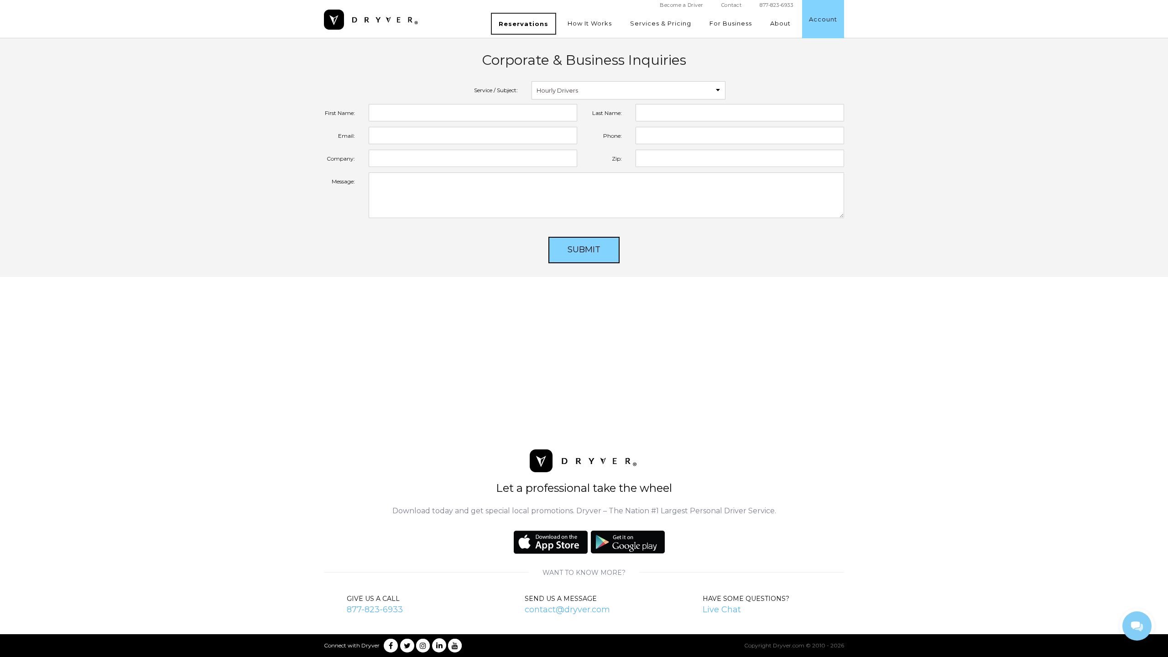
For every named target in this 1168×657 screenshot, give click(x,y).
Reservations (523, 23)
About (780, 23)
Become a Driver (681, 5)
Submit (584, 250)
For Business (730, 23)
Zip (616, 158)
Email (346, 135)
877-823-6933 (375, 610)
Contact (731, 5)
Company (340, 158)
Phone (611, 135)
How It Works (590, 23)
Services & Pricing (660, 23)
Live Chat (722, 610)
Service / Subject (495, 90)
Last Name (606, 113)
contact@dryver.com (567, 610)
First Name (339, 113)
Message (343, 181)
